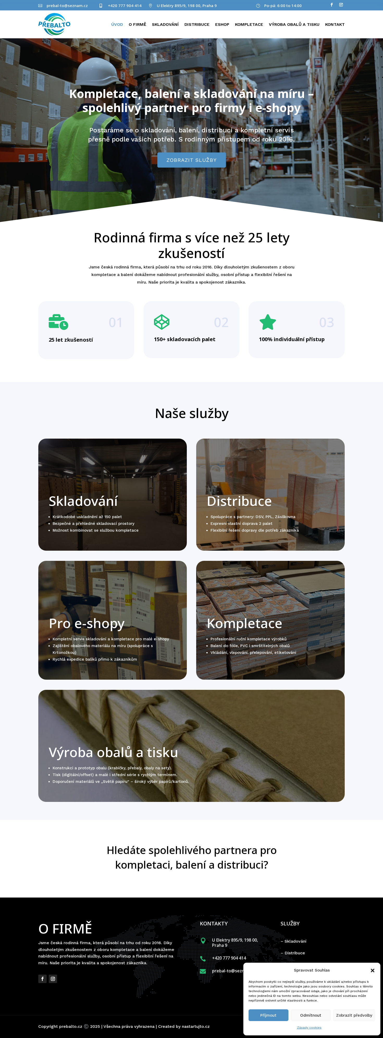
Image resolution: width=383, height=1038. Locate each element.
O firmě (137, 24)
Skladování (165, 24)
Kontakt (335, 24)
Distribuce (196, 24)
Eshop (222, 24)
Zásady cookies (309, 1027)
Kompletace (249, 24)
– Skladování (293, 941)
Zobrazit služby (191, 160)
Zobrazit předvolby (354, 1015)
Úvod (117, 24)
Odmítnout (310, 1015)
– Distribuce (293, 952)
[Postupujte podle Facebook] (331, 4)
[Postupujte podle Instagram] (341, 4)
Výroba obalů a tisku (294, 24)
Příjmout (268, 1015)
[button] (372, 970)
